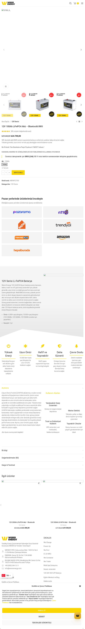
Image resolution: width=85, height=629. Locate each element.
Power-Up (47, 546)
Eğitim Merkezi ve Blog (51, 577)
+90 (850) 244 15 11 (12, 565)
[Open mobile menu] (82, 3)
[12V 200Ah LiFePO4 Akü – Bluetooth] (22, 500)
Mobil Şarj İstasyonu (51, 565)
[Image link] (9, 538)
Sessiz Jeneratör (50, 569)
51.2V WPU (47, 554)
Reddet (42, 617)
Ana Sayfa (5, 121)
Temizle (5, 168)
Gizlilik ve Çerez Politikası (10, 582)
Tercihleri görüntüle (41, 623)
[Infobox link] (53, 407)
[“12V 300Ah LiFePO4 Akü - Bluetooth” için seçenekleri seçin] (80, 483)
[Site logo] (8, 3)
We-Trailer (47, 561)
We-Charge (47, 542)
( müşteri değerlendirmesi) (21, 131)
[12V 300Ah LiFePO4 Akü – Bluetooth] (63, 500)
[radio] (4, 164)
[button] (80, 586)
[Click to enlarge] (5, 86)
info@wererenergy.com (13, 568)
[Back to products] (79, 121)
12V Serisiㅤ (15, 121)
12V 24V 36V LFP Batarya (52, 573)
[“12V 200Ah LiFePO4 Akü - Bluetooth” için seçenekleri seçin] (39, 483)
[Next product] (82, 121)
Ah (3, 161)
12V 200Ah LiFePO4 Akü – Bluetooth (22, 522)
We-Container (48, 558)
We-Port (46, 550)
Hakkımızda (48, 581)
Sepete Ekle (18, 172)
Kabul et (41, 611)
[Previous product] (76, 121)
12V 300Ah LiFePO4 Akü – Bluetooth (63, 522)
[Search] (70, 3)
